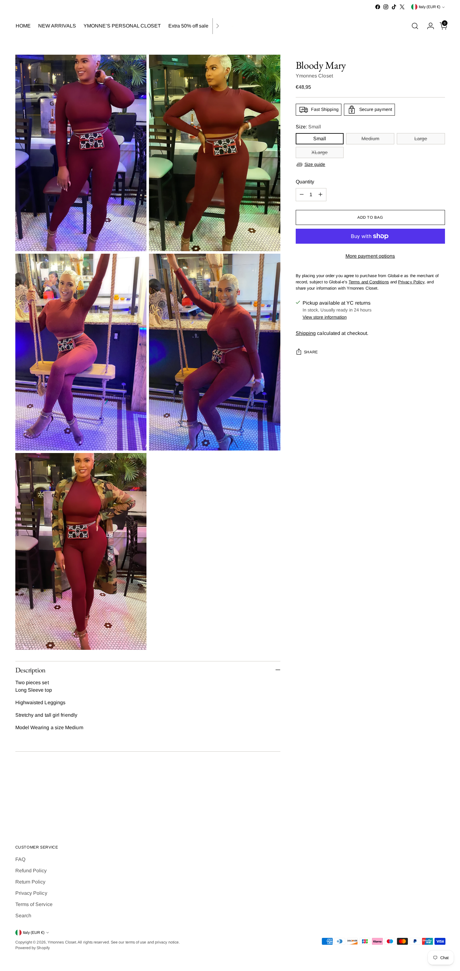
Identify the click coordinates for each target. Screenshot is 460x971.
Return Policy (30, 881)
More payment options (370, 256)
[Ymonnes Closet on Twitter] (402, 7)
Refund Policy (31, 870)
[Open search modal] (415, 26)
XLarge (319, 152)
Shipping (306, 333)
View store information (325, 317)
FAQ (20, 859)
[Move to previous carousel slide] (425, 806)
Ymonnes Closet (314, 75)
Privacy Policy (31, 893)
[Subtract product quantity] (301, 194)
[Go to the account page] (428, 26)
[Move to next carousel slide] (439, 806)
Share (311, 352)
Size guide (314, 164)
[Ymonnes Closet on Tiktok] (394, 7)
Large (420, 138)
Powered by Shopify (32, 948)
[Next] (217, 26)
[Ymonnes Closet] (230, 26)
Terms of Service (34, 904)
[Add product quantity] (320, 194)
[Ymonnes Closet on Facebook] (378, 7)
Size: (308, 126)
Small (319, 138)
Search (23, 915)
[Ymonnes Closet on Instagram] (386, 7)
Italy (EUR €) (429, 7)
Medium (370, 138)
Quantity (305, 181)
